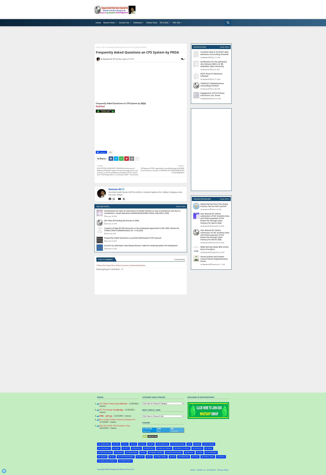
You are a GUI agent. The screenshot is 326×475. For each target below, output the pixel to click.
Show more (181, 206)
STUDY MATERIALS (126, 457)
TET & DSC (164, 22)
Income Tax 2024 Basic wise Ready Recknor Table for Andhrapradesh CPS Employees (141, 245)
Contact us (201, 470)
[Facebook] (111, 158)
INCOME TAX (163, 444)
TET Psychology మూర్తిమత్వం (111, 410)
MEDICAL (137, 448)
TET (150, 457)
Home (98, 22)
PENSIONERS (132, 452)
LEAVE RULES (105, 448)
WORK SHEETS (126, 461)
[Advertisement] (185, 9)
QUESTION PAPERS (175, 452)
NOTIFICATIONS (106, 452)
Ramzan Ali (114, 189)
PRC (144, 452)
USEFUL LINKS (209, 457)
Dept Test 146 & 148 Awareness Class (114, 426)
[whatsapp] (114, 199)
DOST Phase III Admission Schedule (211, 75)
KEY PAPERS (209, 444)
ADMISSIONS (105, 444)
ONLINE (120, 452)
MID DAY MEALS (165, 448)
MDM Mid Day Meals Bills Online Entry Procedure (214, 248)
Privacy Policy (222, 470)
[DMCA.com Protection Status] (150, 437)
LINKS (117, 448)
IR (190, 444)
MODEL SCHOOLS (182, 448)
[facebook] (110, 199)
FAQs (143, 444)
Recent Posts (109, 22)
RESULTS (190, 452)
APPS (117, 444)
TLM (173, 457)
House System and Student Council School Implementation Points (214, 259)
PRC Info (176, 22)
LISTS (127, 448)
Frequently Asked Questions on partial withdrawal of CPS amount (132, 238)
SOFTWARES (212, 452)
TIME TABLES (161, 457)
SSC (113, 457)
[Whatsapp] (121, 158)
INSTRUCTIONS (178, 444)
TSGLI (196, 457)
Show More (224, 47)
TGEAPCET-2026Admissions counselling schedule (212, 84)
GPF (152, 444)
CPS (103, 47)
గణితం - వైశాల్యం (105, 416)
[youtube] (119, 199)
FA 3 (125, 444)
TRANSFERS (184, 457)
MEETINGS (150, 448)
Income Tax (124, 22)
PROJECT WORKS (157, 452)
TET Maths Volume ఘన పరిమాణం (113, 404)
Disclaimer (211, 470)
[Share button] (137, 158)
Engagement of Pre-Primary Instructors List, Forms (212, 94)
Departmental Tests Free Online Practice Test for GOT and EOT (214, 205)
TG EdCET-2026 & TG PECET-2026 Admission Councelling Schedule (214, 53)
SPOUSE (103, 457)
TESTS (141, 457)
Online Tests (151, 22)
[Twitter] (116, 158)
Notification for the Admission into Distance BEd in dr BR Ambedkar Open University (213, 64)
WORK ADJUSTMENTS (108, 461)
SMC (200, 452)
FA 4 (134, 444)
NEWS (210, 448)
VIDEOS (222, 457)
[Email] (132, 158)
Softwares (137, 22)
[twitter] (124, 199)
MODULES (198, 448)
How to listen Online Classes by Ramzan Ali (117, 419)
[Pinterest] (126, 158)
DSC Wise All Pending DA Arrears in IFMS (121, 220)
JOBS (198, 444)
